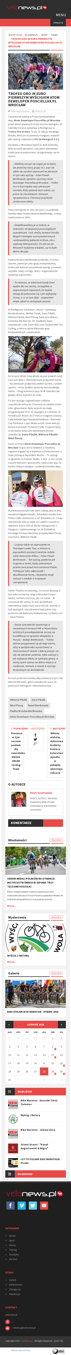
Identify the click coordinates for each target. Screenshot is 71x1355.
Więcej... (11, 905)
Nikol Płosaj (16, 705)
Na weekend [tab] (25, 1174)
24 (9, 1071)
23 (61, 1063)
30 (35, 1038)
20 (35, 1063)
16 (61, 1055)
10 (9, 1055)
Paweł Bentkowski (38, 705)
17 (9, 1063)
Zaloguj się (14, 1289)
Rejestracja (14, 1294)
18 (18, 1063)
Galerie (12, 1280)
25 (18, 1071)
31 (44, 1038)
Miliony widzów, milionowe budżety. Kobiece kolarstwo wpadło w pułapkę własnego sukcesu (56, 753)
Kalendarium (15, 1284)
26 (27, 1071)
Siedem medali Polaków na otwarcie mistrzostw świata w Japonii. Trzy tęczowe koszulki (31, 882)
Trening (13, 1249)
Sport (44, 35)
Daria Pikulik (38, 699)
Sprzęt (12, 1235)
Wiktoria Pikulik (18, 699)
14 (44, 1055)
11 (18, 1055)
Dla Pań (13, 1259)
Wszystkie (56, 839)
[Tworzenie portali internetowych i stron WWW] (59, 1350)
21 (44, 1063)
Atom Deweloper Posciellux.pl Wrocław (32, 716)
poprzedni (21, 728)
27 (9, 1038)
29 (27, 1038)
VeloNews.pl (31, 35)
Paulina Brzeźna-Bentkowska (26, 711)
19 (27, 1063)
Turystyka (14, 1254)
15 (52, 1055)
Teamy (54, 35)
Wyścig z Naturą (18, 955)
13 (35, 1055)
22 (52, 1063)
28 (18, 1038)
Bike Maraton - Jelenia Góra (38, 1129)
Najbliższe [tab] (25, 1091)
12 (27, 1055)
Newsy (12, 1245)
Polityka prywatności (21, 1350)
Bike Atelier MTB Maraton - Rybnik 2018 (32, 1011)
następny (59, 728)
